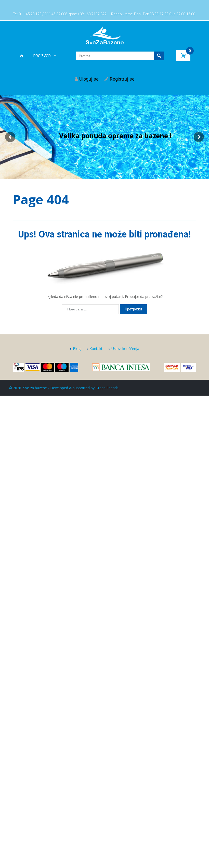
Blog (77, 348)
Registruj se (122, 79)
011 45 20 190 (30, 14)
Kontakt (95, 348)
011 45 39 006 (56, 14)
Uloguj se (89, 79)
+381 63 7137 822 (92, 14)
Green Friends (107, 387)
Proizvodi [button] (42, 56)
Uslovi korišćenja (125, 348)
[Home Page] (21, 56)
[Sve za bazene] (105, 35)
